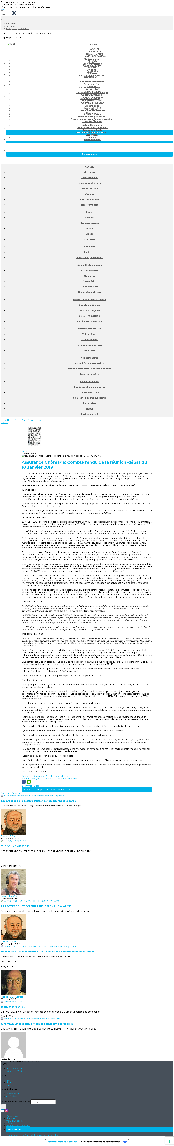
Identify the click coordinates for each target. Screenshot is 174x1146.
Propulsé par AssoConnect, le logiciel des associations (33, 1135)
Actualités (11, 24)
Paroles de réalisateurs (92, 111)
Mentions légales (14, 1121)
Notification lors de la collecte (62, 1141)
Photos (92, 67)
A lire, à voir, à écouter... (17, 28)
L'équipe (89, 194)
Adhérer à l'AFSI (14, 1071)
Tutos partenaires (92, 121)
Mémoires (89, 276)
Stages (92, 137)
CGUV (9, 1123)
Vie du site (90, 172)
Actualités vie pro (92, 125)
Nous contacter (89, 205)
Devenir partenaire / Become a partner (89, 369)
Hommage (89, 350)
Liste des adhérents (95, 56)
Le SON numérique (92, 100)
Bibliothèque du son (89, 292)
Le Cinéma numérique (89, 321)
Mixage (35, 778)
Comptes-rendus (89, 223)
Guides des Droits (92, 130)
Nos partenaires (92, 114)
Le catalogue (12, 1094)
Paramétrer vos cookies (18, 1125)
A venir (92, 60)
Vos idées (89, 239)
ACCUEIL (95, 49)
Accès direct (12, 1096)
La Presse (11, 26)
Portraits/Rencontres (92, 103)
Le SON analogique (89, 310)
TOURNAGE (45, 778)
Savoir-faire (92, 89)
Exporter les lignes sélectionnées (18, 2)
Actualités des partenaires (92, 117)
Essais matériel (92, 84)
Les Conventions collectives (92, 127)
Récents (92, 62)
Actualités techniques (92, 82)
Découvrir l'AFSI (89, 177)
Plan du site (12, 1116)
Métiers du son (89, 188)
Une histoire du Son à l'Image (92, 92)
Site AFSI (72, 778)
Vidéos (89, 234)
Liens (8, 1082)
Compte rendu (60, 778)
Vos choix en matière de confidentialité (100, 1141)
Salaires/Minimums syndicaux (89, 398)
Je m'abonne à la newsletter (15, 1101)
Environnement (92, 139)
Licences (10, 1118)
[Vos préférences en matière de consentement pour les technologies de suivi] (169, 1141)
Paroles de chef (89, 339)
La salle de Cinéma (92, 95)
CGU (8, 1085)
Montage (26, 778)
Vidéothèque (92, 106)
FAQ (8, 1080)
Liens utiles (92, 135)
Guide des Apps (89, 287)
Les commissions (89, 199)
